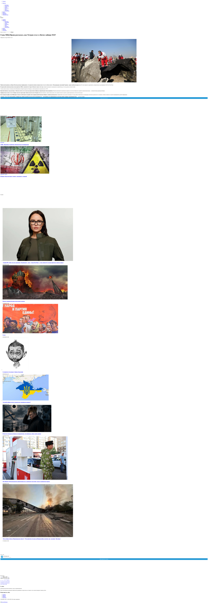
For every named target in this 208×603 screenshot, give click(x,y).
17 (7, 581)
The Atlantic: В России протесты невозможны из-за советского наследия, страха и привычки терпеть (26, 481)
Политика (6, 21)
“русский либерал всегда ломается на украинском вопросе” (17, 402)
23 (6, 582)
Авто (6, 8)
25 (8, 582)
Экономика (7, 22)
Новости (4, 3)
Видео (4, 11)
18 (8, 581)
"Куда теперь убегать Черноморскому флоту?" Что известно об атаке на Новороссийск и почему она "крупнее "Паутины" (32, 538)
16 (6, 581)
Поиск (12, 32)
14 (3, 581)
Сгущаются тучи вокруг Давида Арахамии (13, 372)
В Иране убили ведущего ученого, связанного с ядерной (13, 176)
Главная (4, 1)
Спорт (6, 23)
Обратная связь (5, 14)
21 (3, 582)
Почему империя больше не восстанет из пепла (14, 301)
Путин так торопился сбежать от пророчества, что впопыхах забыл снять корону (22, 433)
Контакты (4, 597)
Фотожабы (5, 13)
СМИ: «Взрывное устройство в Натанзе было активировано (14, 144)
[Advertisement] (32, 107)
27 (2, 584)
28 (3, 584)
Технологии (7, 10)
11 (8, 580)
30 (6, 584)
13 (2, 581)
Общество (7, 7)
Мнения (4, 12)
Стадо (4, 335)
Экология (6, 9)
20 (2, 582)
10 (7, 580)
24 (7, 582)
